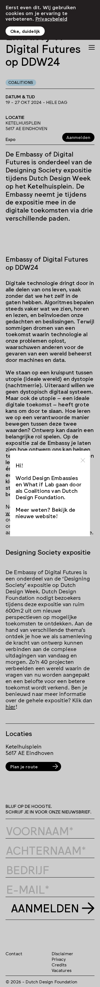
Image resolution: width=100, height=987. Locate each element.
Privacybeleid (51, 18)
